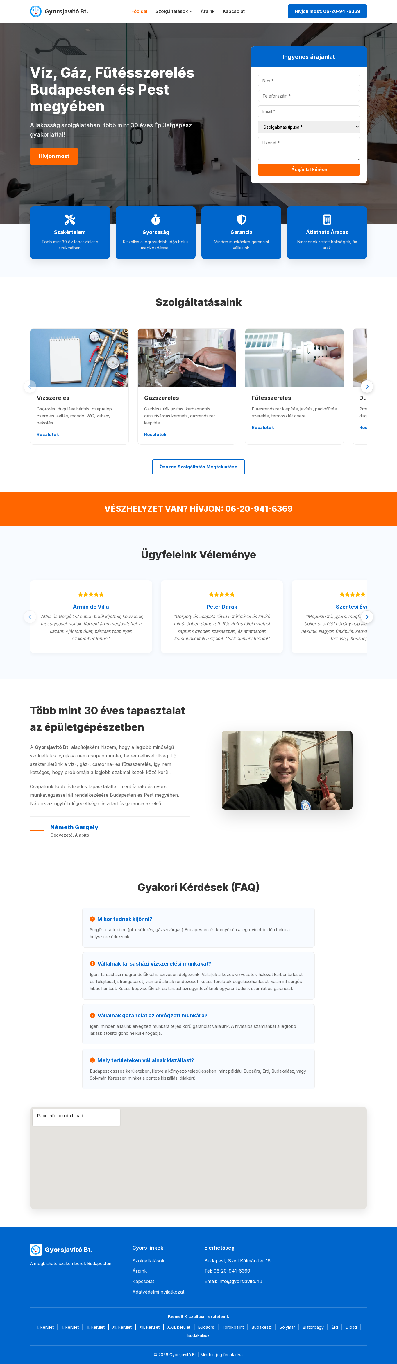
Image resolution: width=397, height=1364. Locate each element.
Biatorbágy (313, 1327)
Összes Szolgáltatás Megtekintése (198, 467)
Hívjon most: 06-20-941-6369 (327, 11)
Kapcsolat (234, 11)
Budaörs (206, 1327)
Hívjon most (54, 156)
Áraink (208, 11)
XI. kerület (122, 1327)
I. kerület (45, 1327)
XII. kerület (150, 1327)
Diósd (351, 1327)
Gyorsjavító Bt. (66, 11)
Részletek (48, 434)
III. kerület (96, 1327)
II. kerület (70, 1327)
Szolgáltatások (171, 11)
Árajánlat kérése (309, 169)
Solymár (287, 1327)
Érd (335, 1327)
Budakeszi (262, 1327)
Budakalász (198, 1335)
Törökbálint (233, 1327)
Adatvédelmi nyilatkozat (158, 1292)
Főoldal (139, 11)
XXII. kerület (178, 1327)
